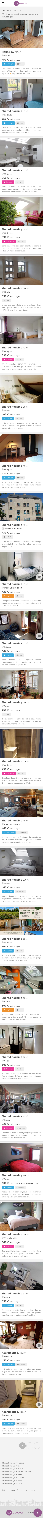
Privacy (32, 1490)
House (6, 52)
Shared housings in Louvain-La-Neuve (16, 1472)
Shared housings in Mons (12, 1475)
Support (12, 1490)
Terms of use (22, 1490)
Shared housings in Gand (12, 1484)
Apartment (9, 1352)
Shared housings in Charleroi (13, 1478)
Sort (11, 10)
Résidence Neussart (13, 528)
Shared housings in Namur (12, 1469)
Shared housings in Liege (11, 1466)
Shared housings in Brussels (13, 1463)
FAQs (4, 1490)
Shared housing (12, 111)
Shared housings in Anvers (12, 1481)
